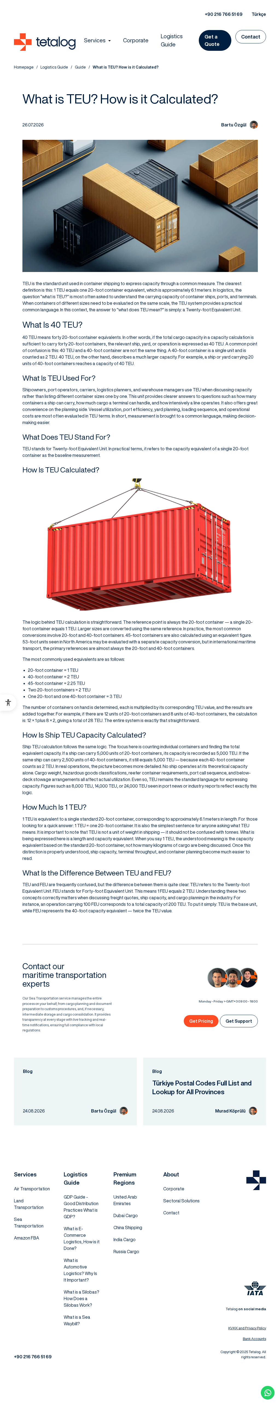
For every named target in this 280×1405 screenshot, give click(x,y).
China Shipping (127, 1227)
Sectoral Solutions (181, 1201)
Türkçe (259, 14)
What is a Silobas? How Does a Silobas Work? (81, 1298)
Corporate (135, 40)
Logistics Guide (172, 40)
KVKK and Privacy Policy (247, 1328)
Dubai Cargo (125, 1215)
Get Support (239, 1021)
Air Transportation (32, 1189)
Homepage (24, 67)
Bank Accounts (254, 1339)
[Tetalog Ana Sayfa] (256, 1180)
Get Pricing (201, 1021)
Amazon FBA (26, 1238)
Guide (80, 67)
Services (95, 40)
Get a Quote (212, 40)
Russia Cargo (126, 1251)
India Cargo (124, 1239)
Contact (250, 36)
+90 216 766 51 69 (224, 14)
